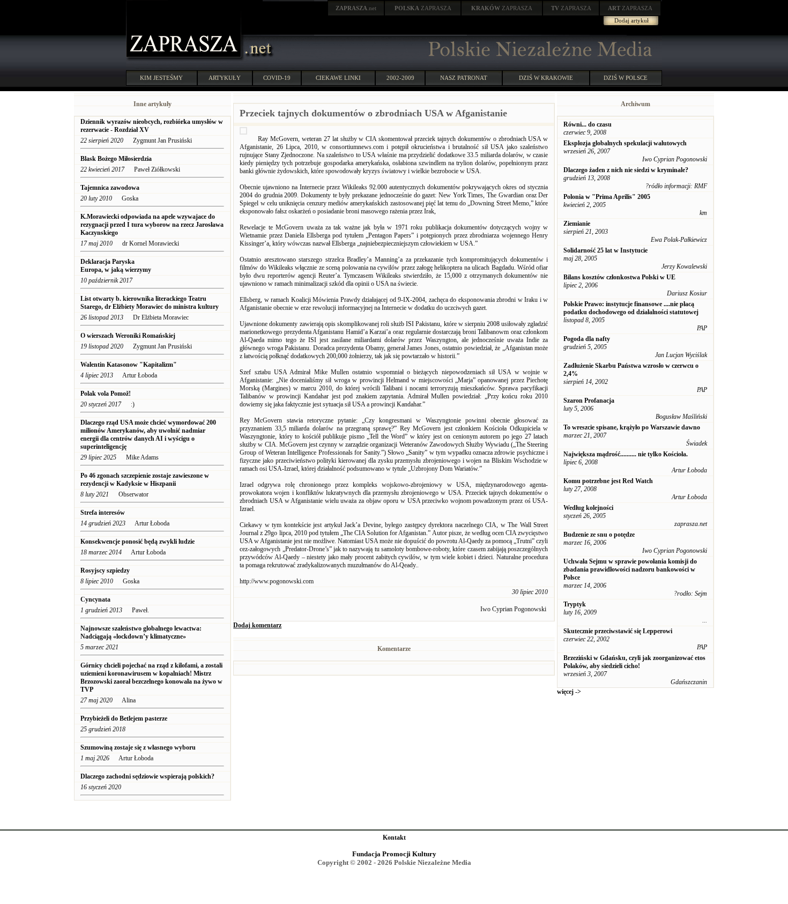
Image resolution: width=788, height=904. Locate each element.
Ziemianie (576, 223)
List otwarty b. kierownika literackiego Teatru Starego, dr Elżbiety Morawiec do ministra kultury (149, 302)
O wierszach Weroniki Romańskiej (127, 335)
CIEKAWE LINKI (338, 78)
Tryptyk (574, 604)
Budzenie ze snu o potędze (599, 534)
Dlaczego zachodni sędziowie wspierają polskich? (147, 776)
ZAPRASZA (423, 8)
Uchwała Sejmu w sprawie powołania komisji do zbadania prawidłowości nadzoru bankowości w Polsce (630, 569)
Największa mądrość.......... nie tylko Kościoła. (625, 454)
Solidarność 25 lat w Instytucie (605, 250)
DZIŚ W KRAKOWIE (546, 78)
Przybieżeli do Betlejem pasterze (123, 718)
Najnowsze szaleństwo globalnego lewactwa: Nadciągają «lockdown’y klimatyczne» (141, 632)
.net (356, 8)
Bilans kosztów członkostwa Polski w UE (619, 277)
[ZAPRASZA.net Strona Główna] (185, 59)
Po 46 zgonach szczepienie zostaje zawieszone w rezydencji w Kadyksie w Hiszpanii (144, 479)
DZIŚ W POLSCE (626, 78)
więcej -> (569, 691)
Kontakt (394, 837)
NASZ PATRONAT (463, 78)
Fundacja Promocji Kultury (394, 854)
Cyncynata (95, 599)
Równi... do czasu (587, 124)
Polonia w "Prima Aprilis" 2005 (606, 197)
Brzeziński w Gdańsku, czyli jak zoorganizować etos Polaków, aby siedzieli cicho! (634, 662)
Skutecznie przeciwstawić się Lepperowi (617, 631)
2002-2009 (400, 78)
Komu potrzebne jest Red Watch (608, 481)
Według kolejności (588, 508)
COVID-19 (277, 78)
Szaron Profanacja (588, 400)
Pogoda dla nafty (586, 339)
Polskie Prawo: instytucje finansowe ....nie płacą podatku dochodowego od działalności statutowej (630, 308)
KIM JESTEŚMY (161, 78)
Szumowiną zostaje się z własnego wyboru (138, 747)
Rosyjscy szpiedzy (105, 570)
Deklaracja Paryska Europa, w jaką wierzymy (115, 265)
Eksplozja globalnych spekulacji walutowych (625, 143)
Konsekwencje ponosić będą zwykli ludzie (137, 541)
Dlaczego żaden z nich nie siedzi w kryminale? (625, 170)
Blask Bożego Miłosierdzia (116, 158)
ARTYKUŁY (225, 78)
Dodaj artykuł (631, 20)
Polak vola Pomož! (105, 393)
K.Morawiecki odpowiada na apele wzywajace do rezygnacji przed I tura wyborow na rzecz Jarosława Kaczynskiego (152, 224)
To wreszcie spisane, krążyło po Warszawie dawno (631, 427)
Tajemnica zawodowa (109, 187)
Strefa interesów (102, 512)
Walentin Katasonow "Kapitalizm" (128, 364)
